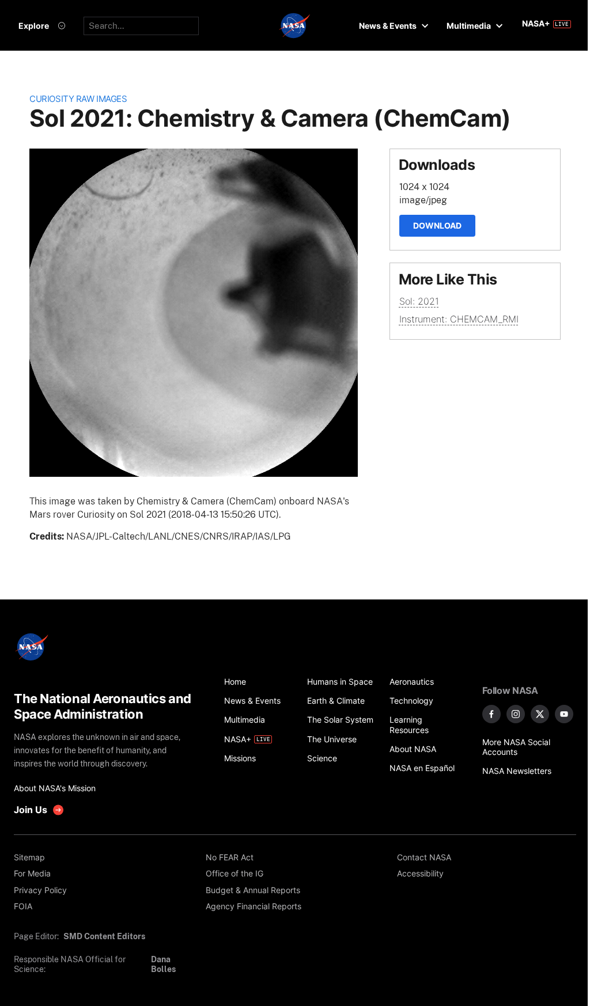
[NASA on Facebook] (491, 714)
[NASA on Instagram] (515, 714)
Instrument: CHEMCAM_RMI (459, 319)
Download (437, 225)
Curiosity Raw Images (78, 99)
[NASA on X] (540, 714)
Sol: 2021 (419, 301)
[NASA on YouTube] (564, 714)
